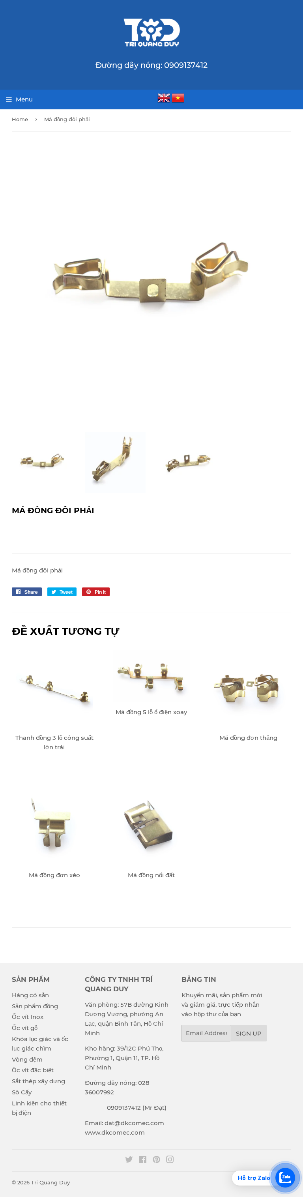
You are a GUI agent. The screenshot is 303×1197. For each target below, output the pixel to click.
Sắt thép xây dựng (38, 1081)
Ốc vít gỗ (24, 1028)
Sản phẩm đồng (35, 1006)
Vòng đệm (27, 1059)
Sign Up (249, 1033)
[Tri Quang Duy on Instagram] (170, 1160)
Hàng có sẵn (30, 995)
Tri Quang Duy (50, 1182)
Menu (24, 99)
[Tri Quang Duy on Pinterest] (156, 1160)
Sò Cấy (22, 1092)
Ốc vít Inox (27, 1017)
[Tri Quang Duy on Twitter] (129, 1160)
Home (20, 119)
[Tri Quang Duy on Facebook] (142, 1160)
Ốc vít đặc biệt (33, 1070)
